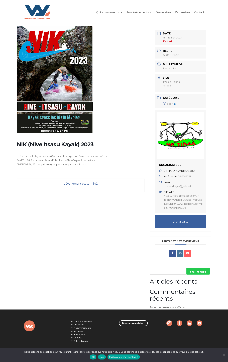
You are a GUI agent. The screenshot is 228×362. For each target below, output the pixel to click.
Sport (170, 103)
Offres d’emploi (81, 340)
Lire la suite (169, 68)
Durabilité (78, 324)
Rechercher (198, 272)
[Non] (223, 354)
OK (93, 357)
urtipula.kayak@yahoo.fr (178, 186)
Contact (199, 12)
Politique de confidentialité (123, 357)
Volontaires (163, 12)
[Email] (187, 253)
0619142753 (184, 176)
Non (102, 357)
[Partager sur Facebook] (172, 253)
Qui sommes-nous (108, 12)
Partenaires (182, 12)
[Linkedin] (180, 253)
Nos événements (82, 327)
